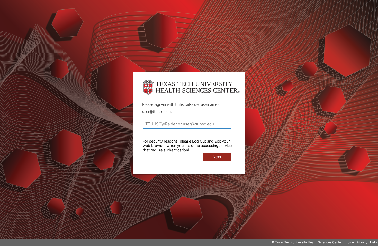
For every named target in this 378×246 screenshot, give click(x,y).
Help (373, 242)
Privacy (361, 242)
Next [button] (217, 156)
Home (349, 242)
